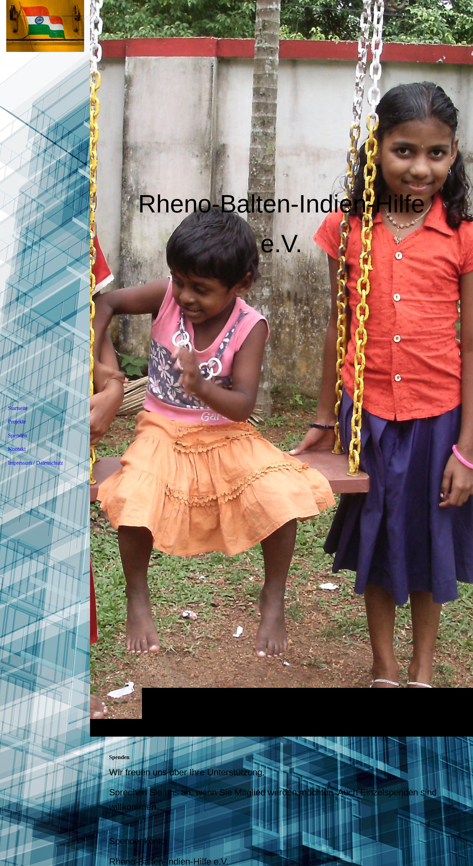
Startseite (18, 408)
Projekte (17, 422)
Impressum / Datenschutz (35, 463)
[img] (281, 368)
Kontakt (17, 449)
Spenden (17, 435)
